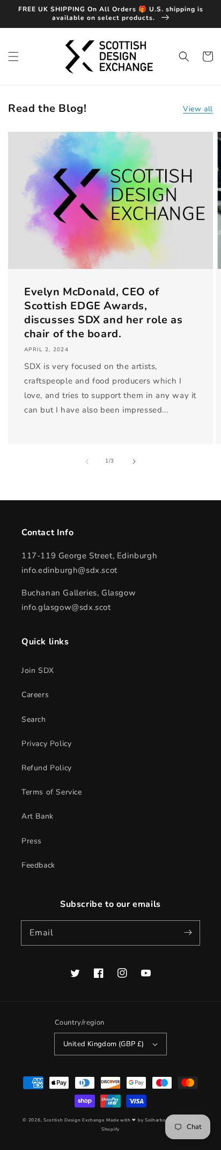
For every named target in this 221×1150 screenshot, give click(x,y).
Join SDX (37, 670)
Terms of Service (51, 792)
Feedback (38, 865)
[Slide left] (87, 461)
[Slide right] (134, 461)
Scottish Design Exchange (74, 1120)
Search (33, 719)
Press (31, 841)
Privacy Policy (46, 744)
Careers (35, 695)
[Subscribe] (188, 933)
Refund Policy (46, 768)
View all (198, 109)
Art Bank (37, 816)
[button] (13, 56)
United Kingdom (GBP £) (103, 1044)
